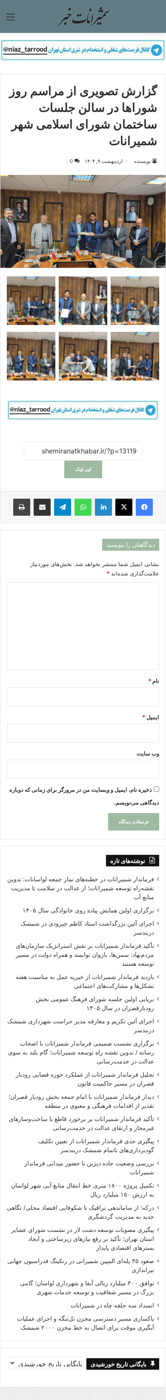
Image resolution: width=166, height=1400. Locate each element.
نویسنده (142, 161)
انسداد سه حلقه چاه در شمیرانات (112, 1305)
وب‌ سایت (148, 753)
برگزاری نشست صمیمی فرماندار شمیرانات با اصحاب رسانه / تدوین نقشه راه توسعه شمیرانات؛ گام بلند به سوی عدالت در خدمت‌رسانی (81, 1052)
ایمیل (150, 717)
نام (153, 680)
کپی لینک (83, 469)
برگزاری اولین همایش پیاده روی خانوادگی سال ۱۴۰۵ (88, 910)
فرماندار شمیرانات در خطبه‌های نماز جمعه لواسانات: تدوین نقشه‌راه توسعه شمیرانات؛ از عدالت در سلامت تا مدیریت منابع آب (80, 888)
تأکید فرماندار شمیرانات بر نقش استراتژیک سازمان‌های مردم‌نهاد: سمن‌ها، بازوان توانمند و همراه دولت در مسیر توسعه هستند (85, 954)
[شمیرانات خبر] (83, 16)
